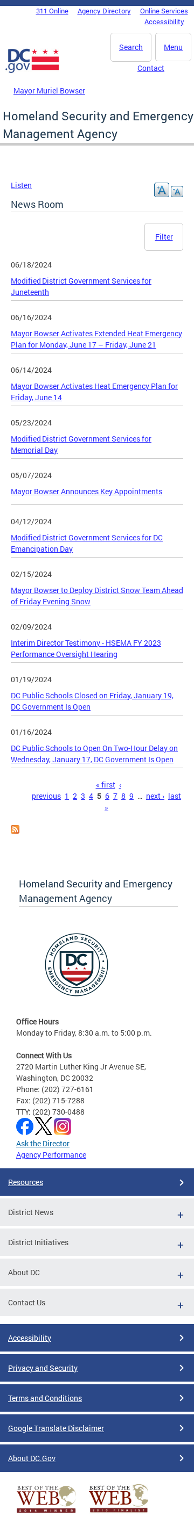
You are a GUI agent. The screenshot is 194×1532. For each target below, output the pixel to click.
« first (105, 784)
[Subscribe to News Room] (15, 831)
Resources (25, 1182)
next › (155, 796)
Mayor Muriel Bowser (49, 90)
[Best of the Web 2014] (46, 1513)
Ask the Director (43, 1143)
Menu (173, 47)
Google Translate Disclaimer (56, 1428)
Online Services (164, 11)
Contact (150, 68)
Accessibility (164, 21)
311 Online (52, 11)
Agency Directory (104, 11)
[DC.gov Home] (32, 71)
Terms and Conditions (45, 1398)
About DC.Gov (32, 1458)
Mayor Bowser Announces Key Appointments (86, 491)
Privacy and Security (43, 1368)
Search (131, 47)
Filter (164, 237)
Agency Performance (51, 1155)
